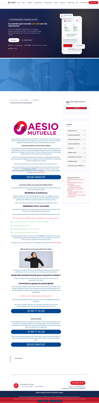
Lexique (61, 392)
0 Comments (35, 100)
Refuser (46, 401)
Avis (77, 2)
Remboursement (72, 161)
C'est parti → (13, 40)
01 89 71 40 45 (28, 40)
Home (48, 77)
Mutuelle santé (72, 152)
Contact (48, 392)
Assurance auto (72, 130)
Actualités (55, 392)
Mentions (38, 392)
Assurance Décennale (74, 135)
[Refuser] (97, 400)
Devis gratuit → (93, 2)
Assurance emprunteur (74, 139)
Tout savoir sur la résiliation (75, 165)
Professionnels (47, 2)
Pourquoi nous (70, 2)
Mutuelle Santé (38, 2)
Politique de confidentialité (55, 401)
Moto (23, 2)
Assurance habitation (74, 143)
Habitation (29, 2)
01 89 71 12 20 (84, 2)
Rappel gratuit (71, 49)
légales (43, 392)
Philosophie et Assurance (75, 157)
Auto (18, 2)
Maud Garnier (25, 100)
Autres (55, 2)
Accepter (40, 401)
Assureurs (62, 2)
